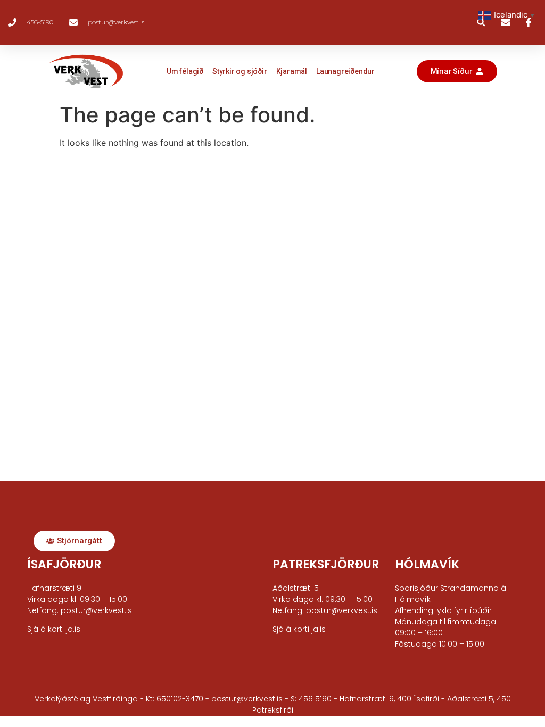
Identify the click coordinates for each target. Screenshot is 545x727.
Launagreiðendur (345, 71)
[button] (481, 22)
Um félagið (185, 71)
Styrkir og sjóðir (239, 71)
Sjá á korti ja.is (299, 629)
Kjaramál (291, 71)
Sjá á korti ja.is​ (53, 629)
